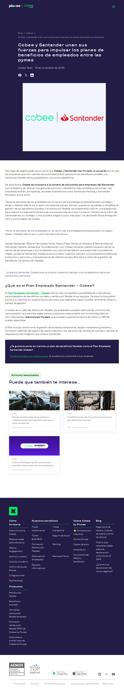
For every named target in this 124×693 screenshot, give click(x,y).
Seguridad (107, 683)
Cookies (34, 683)
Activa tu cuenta (18, 556)
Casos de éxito (81, 544)
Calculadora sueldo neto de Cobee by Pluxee (18, 640)
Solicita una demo (18, 561)
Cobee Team (25, 68)
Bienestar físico (60, 556)
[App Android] (60, 673)
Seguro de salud (61, 535)
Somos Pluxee (80, 539)
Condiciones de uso (54, 683)
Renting (56, 544)
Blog (20, 33)
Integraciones (16, 575)
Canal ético (79, 549)
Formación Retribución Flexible (38, 547)
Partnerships (16, 580)
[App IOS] (79, 673)
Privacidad (19, 683)
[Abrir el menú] (113, 6)
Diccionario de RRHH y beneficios (81, 558)
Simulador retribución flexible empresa (17, 613)
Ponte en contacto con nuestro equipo (29, 356)
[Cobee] (21, 6)
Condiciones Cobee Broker (85, 683)
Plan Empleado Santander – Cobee (28, 293)
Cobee (29, 33)
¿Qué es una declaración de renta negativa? (104, 568)
